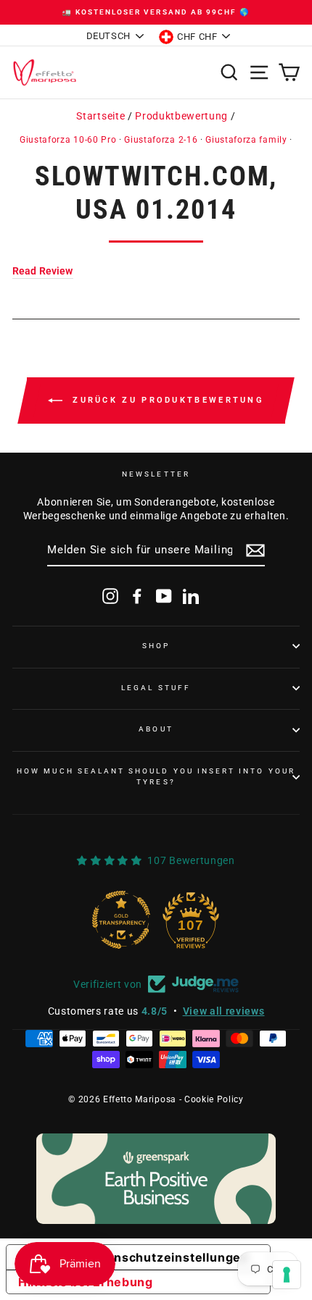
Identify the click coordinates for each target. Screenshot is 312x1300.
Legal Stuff (156, 688)
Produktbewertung (181, 116)
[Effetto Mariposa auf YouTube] (164, 596)
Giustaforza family (246, 140)
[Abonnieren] (255, 550)
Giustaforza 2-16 (160, 140)
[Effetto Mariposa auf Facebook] (137, 596)
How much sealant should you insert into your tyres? (156, 776)
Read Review (42, 271)
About (156, 729)
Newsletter (156, 474)
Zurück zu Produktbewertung (166, 400)
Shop (156, 646)
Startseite (100, 116)
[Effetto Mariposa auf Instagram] (110, 596)
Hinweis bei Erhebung (85, 1282)
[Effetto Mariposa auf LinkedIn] (191, 596)
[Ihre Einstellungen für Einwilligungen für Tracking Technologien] (286, 1274)
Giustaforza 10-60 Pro (68, 140)
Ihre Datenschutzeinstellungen (153, 1257)
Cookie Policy (214, 1099)
